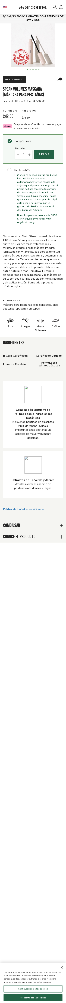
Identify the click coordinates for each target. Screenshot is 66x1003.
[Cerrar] (62, 967)
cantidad (20, 148)
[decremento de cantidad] (18, 154)
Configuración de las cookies (33, 988)
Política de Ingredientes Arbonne (23, 509)
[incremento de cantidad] (29, 154)
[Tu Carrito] (61, 7)
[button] (6, 7)
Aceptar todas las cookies (33, 997)
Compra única (23, 141)
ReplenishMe (22, 170)
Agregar (44, 154)
